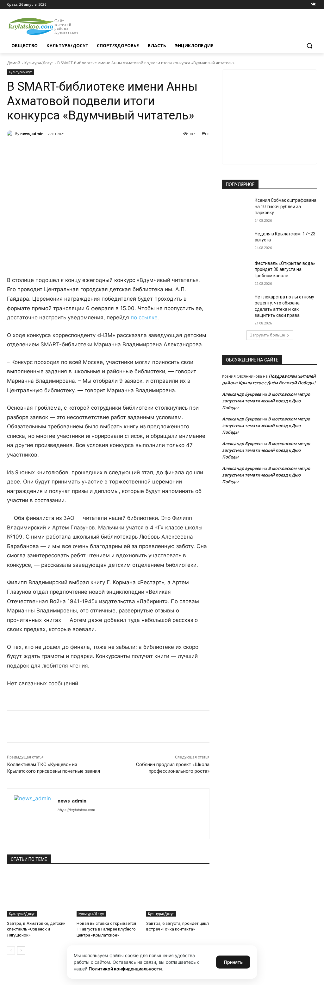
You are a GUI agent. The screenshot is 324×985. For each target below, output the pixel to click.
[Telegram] (79, 150)
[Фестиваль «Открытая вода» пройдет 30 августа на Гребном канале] (236, 270)
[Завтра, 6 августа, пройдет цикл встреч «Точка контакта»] (177, 894)
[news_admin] (11, 134)
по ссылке (144, 317)
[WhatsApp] (94, 150)
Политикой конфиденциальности (125, 968)
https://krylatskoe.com (76, 810)
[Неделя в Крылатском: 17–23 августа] (236, 241)
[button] (309, 45)
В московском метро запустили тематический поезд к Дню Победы (266, 400)
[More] (123, 150)
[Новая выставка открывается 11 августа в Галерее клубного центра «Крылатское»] (108, 894)
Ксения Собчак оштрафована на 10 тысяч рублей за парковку (285, 206)
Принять (233, 962)
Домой (13, 63)
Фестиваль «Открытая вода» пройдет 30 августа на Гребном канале (285, 269)
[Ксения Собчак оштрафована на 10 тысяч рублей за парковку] (236, 207)
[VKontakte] (313, 4)
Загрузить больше (267, 335)
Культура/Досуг (38, 63)
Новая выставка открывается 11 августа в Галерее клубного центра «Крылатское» (106, 929)
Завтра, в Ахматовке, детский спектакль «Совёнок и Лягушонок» (36, 929)
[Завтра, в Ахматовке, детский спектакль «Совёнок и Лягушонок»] (38, 894)
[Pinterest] (109, 150)
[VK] (65, 150)
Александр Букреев (241, 394)
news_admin (32, 133)
